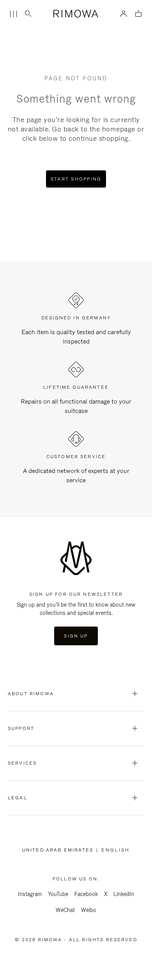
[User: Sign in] (123, 14)
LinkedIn (123, 894)
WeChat (65, 910)
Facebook (86, 894)
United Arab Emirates (59, 849)
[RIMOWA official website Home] (76, 13)
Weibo (88, 910)
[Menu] (13, 14)
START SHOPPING (76, 179)
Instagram (30, 894)
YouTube (58, 894)
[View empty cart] (138, 14)
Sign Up (76, 636)
